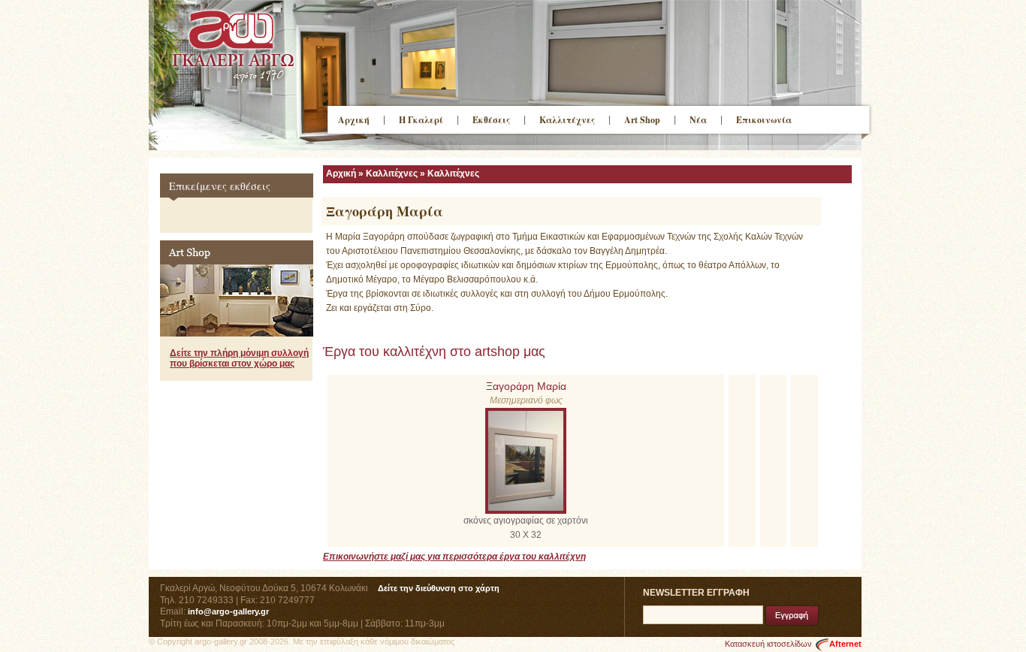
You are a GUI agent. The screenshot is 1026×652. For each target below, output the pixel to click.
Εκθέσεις (491, 119)
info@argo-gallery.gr (228, 611)
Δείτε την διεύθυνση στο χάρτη (438, 588)
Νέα (698, 119)
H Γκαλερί (421, 119)
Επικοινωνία (764, 119)
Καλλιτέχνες (567, 119)
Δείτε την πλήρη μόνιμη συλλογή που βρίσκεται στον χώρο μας (239, 358)
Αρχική (354, 119)
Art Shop (642, 119)
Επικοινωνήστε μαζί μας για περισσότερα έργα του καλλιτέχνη (454, 556)
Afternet (845, 643)
